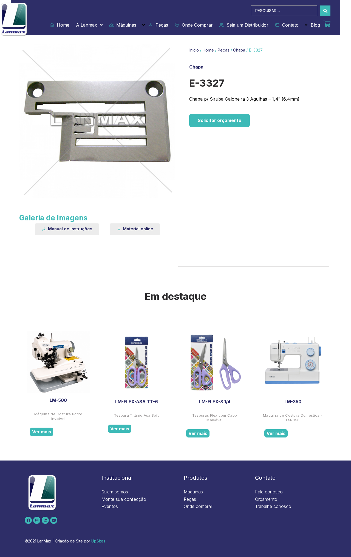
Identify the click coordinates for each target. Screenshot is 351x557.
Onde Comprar (196, 25)
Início (194, 50)
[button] (67, 229)
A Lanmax (86, 25)
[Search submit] (325, 10)
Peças (160, 25)
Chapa (239, 50)
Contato (289, 25)
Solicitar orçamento (219, 120)
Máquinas (125, 25)
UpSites (98, 541)
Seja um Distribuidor (246, 25)
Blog (315, 25)
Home (61, 25)
